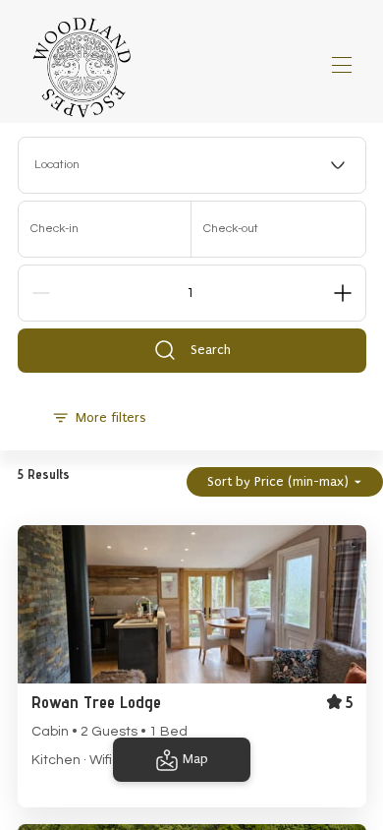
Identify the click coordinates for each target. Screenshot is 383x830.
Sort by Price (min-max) (278, 481)
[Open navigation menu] (342, 65)
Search (211, 349)
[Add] (343, 293)
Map (195, 758)
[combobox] (192, 165)
